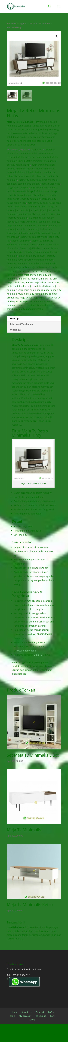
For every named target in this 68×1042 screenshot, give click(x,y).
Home (14, 1012)
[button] (56, 36)
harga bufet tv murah (38, 191)
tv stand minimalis (33, 308)
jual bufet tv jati (37, 210)
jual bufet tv (21, 210)
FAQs (51, 1012)
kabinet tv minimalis (42, 240)
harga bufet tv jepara (18, 187)
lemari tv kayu (14, 251)
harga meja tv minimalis (28, 206)
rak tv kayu (22, 301)
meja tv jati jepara (41, 270)
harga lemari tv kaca (28, 195)
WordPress (34, 1037)
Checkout (41, 1015)
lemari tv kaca (51, 248)
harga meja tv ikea (16, 202)
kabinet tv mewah (20, 240)
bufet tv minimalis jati (43, 164)
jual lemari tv (48, 214)
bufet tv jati (22, 157)
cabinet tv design (16, 176)
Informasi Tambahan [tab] (21, 324)
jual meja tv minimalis (35, 225)
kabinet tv (25, 236)
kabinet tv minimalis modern (22, 244)
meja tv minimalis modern (38, 289)
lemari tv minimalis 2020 (32, 255)
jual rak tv (23, 232)
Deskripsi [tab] (15, 318)
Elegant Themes (33, 1033)
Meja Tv (33, 23)
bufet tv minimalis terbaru (29, 172)
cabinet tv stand (15, 183)
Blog (12, 1015)
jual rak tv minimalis (40, 232)
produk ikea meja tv (17, 297)
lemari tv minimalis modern (38, 259)
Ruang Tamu (22, 23)
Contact (40, 1012)
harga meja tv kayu (38, 202)
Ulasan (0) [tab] (15, 329)
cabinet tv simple (48, 179)
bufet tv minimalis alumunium (40, 160)
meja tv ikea (22, 267)
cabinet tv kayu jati (36, 176)
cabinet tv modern (28, 179)
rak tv (50, 297)
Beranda (11, 23)
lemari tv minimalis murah (21, 263)
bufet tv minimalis (39, 157)
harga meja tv (48, 198)
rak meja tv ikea (37, 297)
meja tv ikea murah (40, 267)
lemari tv (43, 244)
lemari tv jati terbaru (31, 248)
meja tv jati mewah (28, 274)
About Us (26, 1012)
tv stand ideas (44, 305)
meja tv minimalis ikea (39, 286)
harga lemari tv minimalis (26, 198)
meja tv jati (24, 270)
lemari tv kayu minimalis (36, 251)
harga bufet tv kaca (41, 187)
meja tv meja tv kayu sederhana (42, 282)
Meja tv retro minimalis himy (41, 293)
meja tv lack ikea (15, 282)
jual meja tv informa (26, 221)
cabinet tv (49, 172)
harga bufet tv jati (50, 183)
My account (25, 1015)
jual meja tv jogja (47, 221)
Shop (32, 1019)
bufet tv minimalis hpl (18, 164)
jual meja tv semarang (27, 229)
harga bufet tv (32, 183)
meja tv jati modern (29, 278)
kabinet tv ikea (39, 236)
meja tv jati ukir (48, 278)
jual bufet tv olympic (29, 214)
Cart (52, 1015)
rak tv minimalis (37, 301)
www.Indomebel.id (27, 650)
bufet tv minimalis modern (21, 168)
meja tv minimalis (16, 286)
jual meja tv (34, 217)
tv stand (32, 305)
